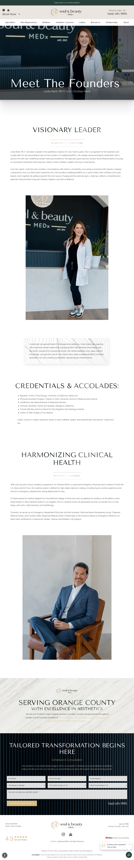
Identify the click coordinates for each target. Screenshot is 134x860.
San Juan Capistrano (79, 717)
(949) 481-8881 (117, 13)
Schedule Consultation (20, 803)
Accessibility (63, 851)
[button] (4, 855)
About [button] (126, 22)
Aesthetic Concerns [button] (64, 22)
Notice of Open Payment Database (80, 851)
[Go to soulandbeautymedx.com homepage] (66, 12)
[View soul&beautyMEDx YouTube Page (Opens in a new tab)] (70, 835)
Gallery (82, 22)
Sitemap (44, 851)
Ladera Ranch (58, 721)
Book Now (10, 14)
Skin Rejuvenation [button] (29, 22)
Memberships (112, 22)
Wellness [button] (46, 22)
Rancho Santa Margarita (75, 721)
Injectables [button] (10, 22)
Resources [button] (95, 22)
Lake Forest (64, 717)
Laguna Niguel (94, 717)
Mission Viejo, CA (117, 10)
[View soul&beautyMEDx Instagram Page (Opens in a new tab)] (63, 835)
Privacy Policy (53, 851)
